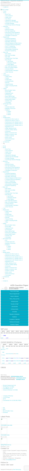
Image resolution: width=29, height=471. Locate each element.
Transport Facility (9, 84)
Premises (7, 82)
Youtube (11, 464)
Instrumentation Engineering (11, 49)
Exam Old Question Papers (11, 67)
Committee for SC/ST (8, 388)
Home (4, 11)
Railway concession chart (11, 134)
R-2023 (3, 354)
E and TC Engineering (10, 46)
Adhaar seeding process (10, 128)
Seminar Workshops (9, 138)
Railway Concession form (11, 132)
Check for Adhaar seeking (11, 129)
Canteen (7, 78)
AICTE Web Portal (7, 103)
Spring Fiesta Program (10, 99)
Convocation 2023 (5, 435)
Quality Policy (8, 17)
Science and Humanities (10, 47)
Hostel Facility (8, 79)
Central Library (8, 76)
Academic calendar (9, 135)
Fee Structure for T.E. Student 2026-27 (14, 123)
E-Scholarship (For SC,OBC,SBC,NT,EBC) (12, 400)
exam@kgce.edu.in (21, 377)
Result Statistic (10, 64)
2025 (3, 360)
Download (5, 412)
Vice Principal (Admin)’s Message (12, 24)
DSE (3, 352)
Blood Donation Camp (10, 90)
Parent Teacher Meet (9, 96)
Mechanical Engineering (10, 40)
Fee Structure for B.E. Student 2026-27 (14, 125)
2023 (7, 353)
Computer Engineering (10, 38)
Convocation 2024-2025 (6, 425)
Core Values (8, 18)
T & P (4, 73)
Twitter (7, 464)
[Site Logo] (4, 9)
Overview (7, 27)
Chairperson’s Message (10, 20)
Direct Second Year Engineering (12, 32)
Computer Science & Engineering (12, 44)
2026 (2, 337)
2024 (3, 358)
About (4, 12)
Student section (6, 117)
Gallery (5, 88)
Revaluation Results (11, 62)
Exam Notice (8, 53)
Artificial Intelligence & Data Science (13, 43)
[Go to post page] (4, 421)
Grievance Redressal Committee (10, 389)
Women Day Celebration (10, 97)
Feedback (7, 110)
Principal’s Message (9, 23)
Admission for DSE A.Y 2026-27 (12, 120)
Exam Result (10, 61)
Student (9, 111)
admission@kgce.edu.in (17, 376)
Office (6, 87)
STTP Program (8, 94)
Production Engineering (10, 50)
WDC (4, 409)
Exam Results (8, 59)
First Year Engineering (10, 31)
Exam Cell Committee (10, 55)
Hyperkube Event (9, 93)
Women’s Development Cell (9, 385)
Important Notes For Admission (12, 34)
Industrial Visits (8, 100)
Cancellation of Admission (11, 35)
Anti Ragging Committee (8, 386)
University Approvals (10, 106)
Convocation (8, 102)
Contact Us (5, 7)
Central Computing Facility (11, 85)
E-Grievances (6, 141)
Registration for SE (9, 126)
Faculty (9, 113)
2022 (7, 348)
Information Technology (10, 41)
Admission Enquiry (9, 29)
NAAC (4, 116)
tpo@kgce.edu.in (20, 379)
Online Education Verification (11, 70)
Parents (9, 114)
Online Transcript (9, 72)
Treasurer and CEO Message (11, 21)
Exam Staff (7, 56)
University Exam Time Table (11, 58)
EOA (6, 105)
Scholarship (8, 131)
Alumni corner (8, 137)
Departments (6, 37)
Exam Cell (5, 52)
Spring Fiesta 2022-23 (6, 444)
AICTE (4, 398)
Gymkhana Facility (9, 81)
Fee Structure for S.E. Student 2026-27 (14, 122)
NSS (4, 407)
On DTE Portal (6, 397)
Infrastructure (6, 75)
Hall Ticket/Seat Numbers (11, 65)
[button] (4, 143)
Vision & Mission (9, 15)
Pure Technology (17, 469)
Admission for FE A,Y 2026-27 (12, 119)
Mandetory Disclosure (10, 108)
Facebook (3, 464)
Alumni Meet (8, 91)
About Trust (7, 14)
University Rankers (9, 69)
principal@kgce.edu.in (11, 459)
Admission (5, 26)
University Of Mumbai (8, 395)
